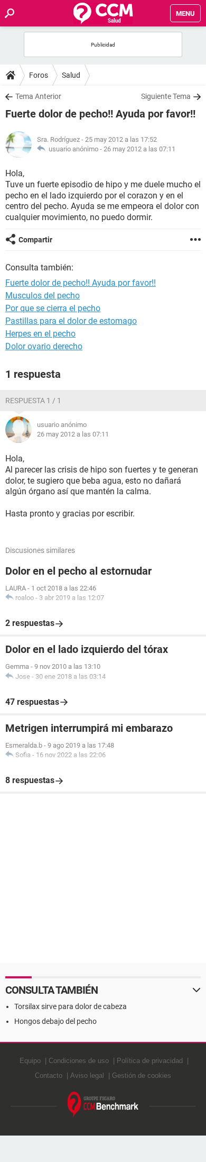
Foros (38, 75)
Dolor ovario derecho (43, 346)
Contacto (48, 1075)
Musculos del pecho (42, 295)
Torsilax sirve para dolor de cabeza (70, 1006)
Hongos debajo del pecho (55, 1021)
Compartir (35, 239)
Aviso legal (87, 1075)
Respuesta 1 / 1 (33, 400)
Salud (71, 75)
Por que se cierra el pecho (52, 308)
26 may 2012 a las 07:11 (139, 149)
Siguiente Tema (166, 96)
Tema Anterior (38, 96)
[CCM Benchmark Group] (103, 1105)
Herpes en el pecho (40, 334)
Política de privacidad (150, 1061)
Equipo (30, 1061)
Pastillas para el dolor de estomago (71, 321)
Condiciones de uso (79, 1061)
